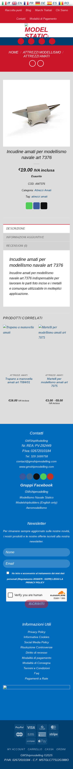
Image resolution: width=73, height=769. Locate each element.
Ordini (61, 749)
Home (13, 52)
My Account (16, 749)
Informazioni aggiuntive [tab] (25, 237)
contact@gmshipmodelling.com (36, 461)
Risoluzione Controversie (36, 647)
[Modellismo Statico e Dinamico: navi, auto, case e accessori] (36, 30)
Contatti (21, 18)
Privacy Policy (36, 632)
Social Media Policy (36, 642)
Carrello (35, 749)
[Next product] (32, 63)
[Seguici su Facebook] (22, 476)
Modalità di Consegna (36, 662)
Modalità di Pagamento (43, 18)
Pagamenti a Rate (36, 678)
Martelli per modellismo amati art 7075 (54, 382)
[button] (21, 41)
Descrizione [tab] (15, 228)
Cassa (49, 749)
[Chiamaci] (43, 476)
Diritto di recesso (36, 652)
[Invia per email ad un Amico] (44, 205)
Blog (28, 10)
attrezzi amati (39, 196)
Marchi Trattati (43, 10)
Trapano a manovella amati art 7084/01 (18, 380)
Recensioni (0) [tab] (16, 245)
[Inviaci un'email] (36, 476)
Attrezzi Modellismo (42, 52)
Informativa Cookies (36, 637)
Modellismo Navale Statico (37, 497)
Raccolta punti (13, 10)
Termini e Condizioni (37, 668)
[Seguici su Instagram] (29, 476)
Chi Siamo (62, 10)
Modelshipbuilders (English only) (36, 502)
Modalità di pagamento (36, 657)
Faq (36, 673)
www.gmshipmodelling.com (36, 466)
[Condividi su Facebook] (36, 205)
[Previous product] (40, 63)
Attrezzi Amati (36, 56)
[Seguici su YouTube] (50, 476)
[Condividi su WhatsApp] (29, 205)
